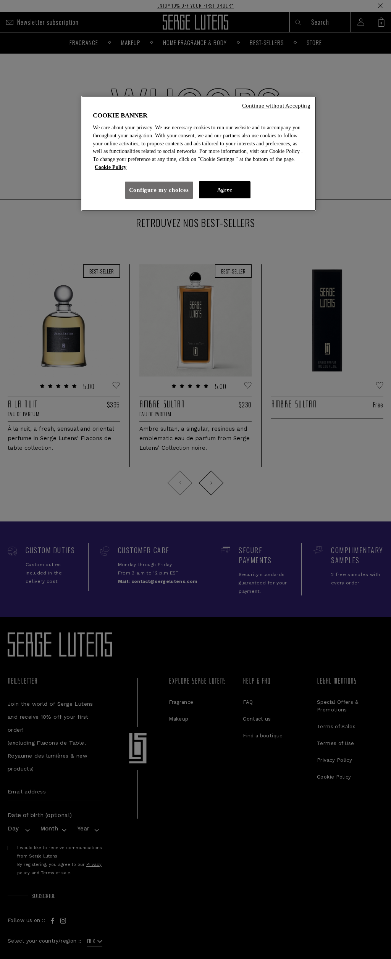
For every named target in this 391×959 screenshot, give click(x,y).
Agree (224, 190)
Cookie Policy (110, 167)
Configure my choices (159, 190)
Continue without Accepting (276, 106)
